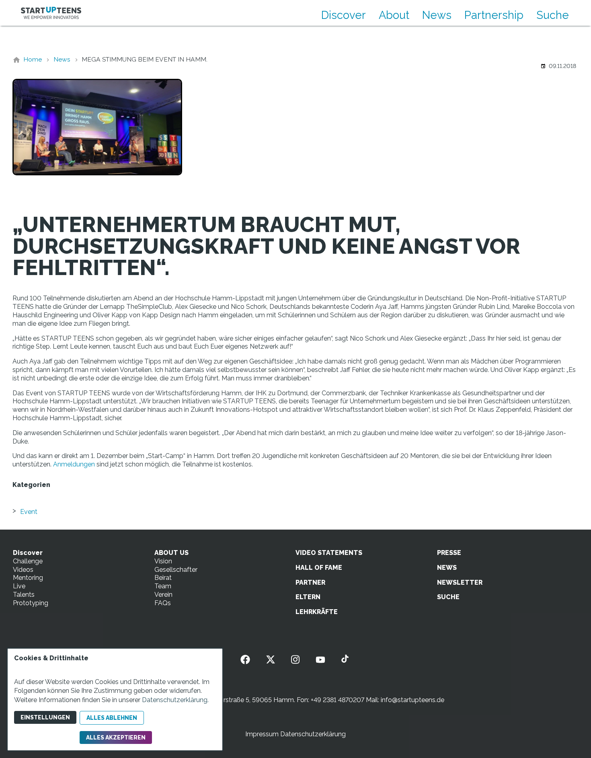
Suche (552, 14)
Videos (23, 569)
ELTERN (308, 597)
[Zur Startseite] (51, 13)
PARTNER (310, 582)
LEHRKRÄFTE (317, 612)
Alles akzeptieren (116, 737)
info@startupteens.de (412, 700)
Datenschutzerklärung (313, 734)
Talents (24, 594)
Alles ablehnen (111, 718)
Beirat (163, 577)
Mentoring (28, 577)
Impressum (262, 734)
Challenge (28, 561)
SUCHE (448, 597)
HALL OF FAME (319, 567)
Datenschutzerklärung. (175, 700)
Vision (163, 561)
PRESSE (449, 553)
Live (19, 586)
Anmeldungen (74, 464)
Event (28, 512)
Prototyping (30, 603)
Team (162, 586)
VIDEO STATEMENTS (329, 553)
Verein (163, 594)
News (436, 14)
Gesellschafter (175, 569)
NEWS (447, 567)
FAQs (162, 603)
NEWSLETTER (459, 582)
